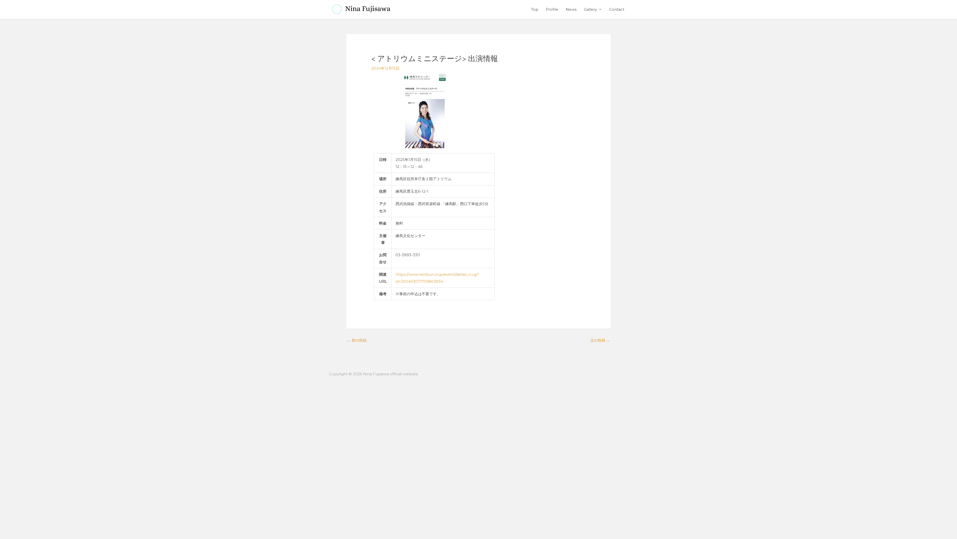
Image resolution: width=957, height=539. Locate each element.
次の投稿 (600, 340)
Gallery (590, 9)
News (571, 9)
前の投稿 (357, 340)
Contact (616, 9)
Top (534, 9)
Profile (552, 9)
